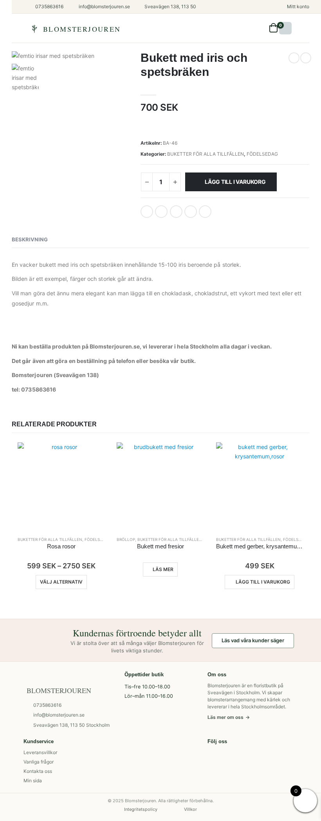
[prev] (294, 57)
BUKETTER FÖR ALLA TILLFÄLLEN (205, 154)
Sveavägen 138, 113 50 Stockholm (71, 725)
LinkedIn (176, 211)
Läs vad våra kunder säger (253, 640)
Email (205, 211)
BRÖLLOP (126, 539)
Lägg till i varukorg (235, 181)
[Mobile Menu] (285, 28)
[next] (305, 57)
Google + (190, 211)
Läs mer (163, 569)
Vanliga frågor (38, 762)
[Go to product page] (61, 486)
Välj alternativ (61, 582)
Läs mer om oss (228, 717)
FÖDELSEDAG (262, 154)
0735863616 (47, 705)
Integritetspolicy (140, 809)
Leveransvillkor (40, 752)
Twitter (161, 211)
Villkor (190, 809)
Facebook (147, 211)
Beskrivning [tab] (30, 239)
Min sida (32, 780)
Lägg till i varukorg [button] (263, 582)
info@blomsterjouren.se (59, 715)
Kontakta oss (37, 771)
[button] (263, 28)
